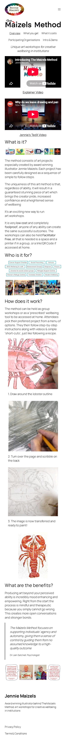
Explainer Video (33, 92)
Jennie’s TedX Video (33, 135)
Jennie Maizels (20, 696)
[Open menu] (59, 9)
